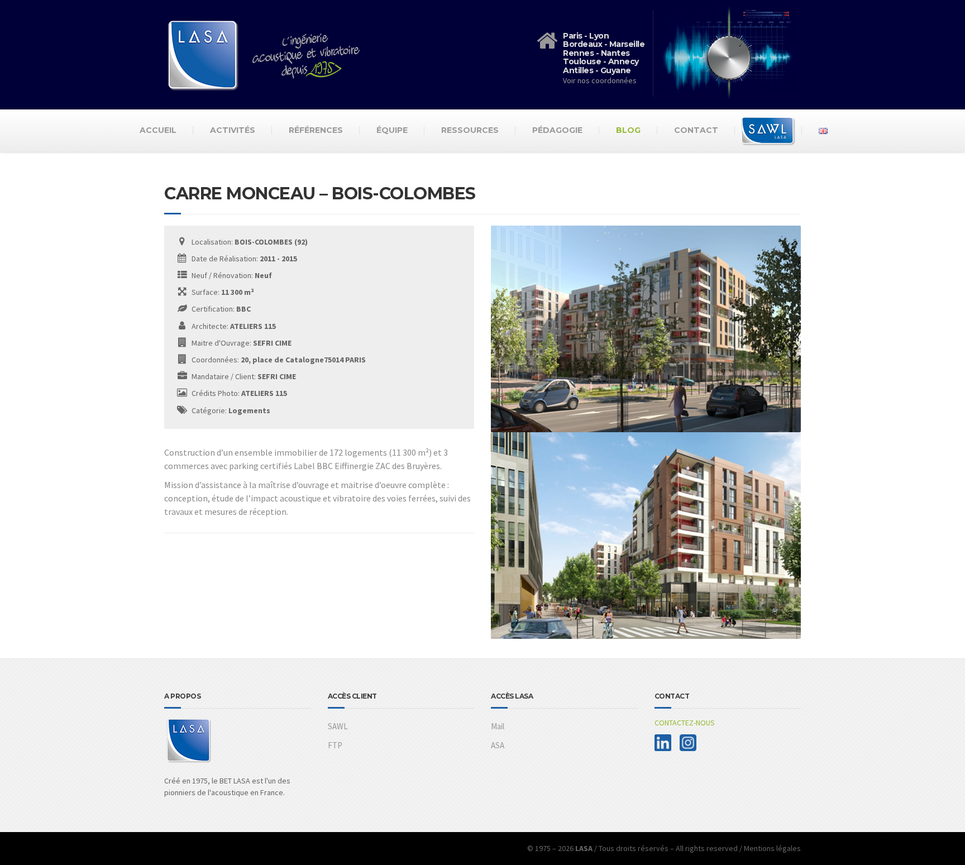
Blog (628, 130)
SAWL (338, 726)
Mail (497, 726)
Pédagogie (557, 130)
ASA (497, 745)
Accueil (158, 130)
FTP (335, 745)
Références (316, 130)
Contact (696, 130)
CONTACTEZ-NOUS (685, 723)
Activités (232, 130)
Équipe (392, 130)
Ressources (470, 130)
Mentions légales (772, 848)
